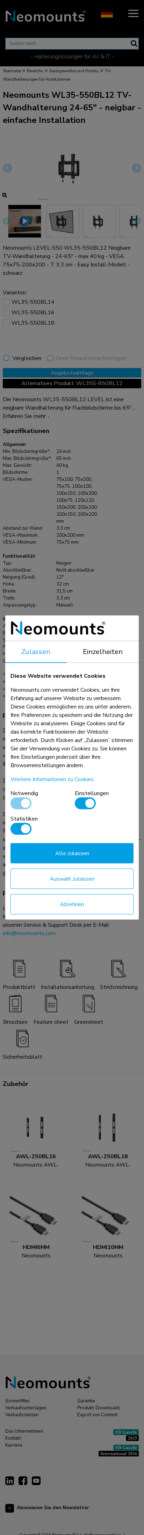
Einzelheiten (103, 651)
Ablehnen (72, 904)
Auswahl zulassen (72, 879)
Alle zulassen (72, 853)
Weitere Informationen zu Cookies (52, 779)
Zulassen (35, 651)
